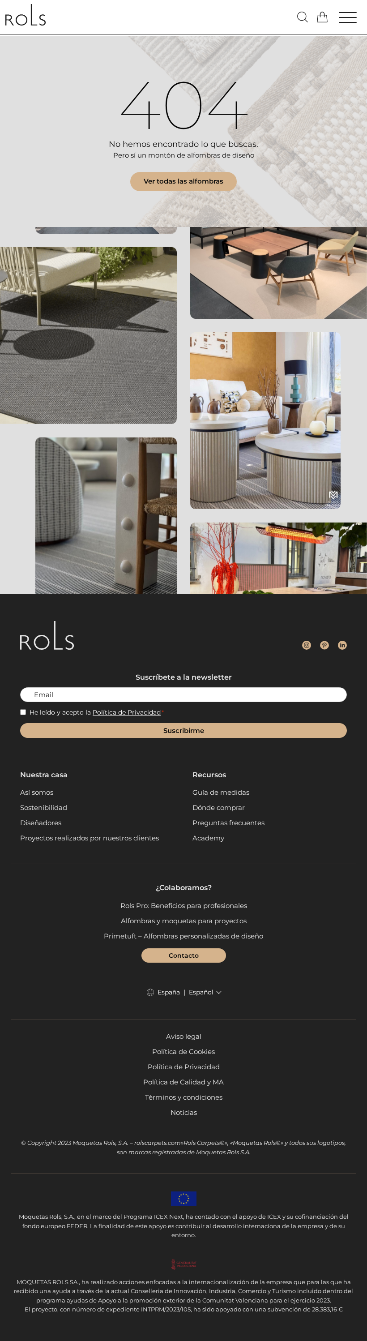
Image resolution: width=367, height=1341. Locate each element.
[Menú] (351, 19)
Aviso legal (183, 1036)
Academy (208, 838)
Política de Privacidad (127, 712)
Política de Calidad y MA (183, 1082)
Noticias (184, 1112)
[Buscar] (302, 17)
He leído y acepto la (97, 712)
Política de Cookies (183, 1051)
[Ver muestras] (323, 17)
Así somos (36, 792)
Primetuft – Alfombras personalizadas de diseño (183, 936)
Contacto (184, 955)
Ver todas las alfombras (183, 181)
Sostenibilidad (43, 807)
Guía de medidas (220, 792)
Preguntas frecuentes (228, 822)
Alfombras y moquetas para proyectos (184, 921)
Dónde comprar (218, 807)
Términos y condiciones (183, 1097)
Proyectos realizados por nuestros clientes (89, 838)
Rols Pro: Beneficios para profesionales (183, 905)
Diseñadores (40, 822)
